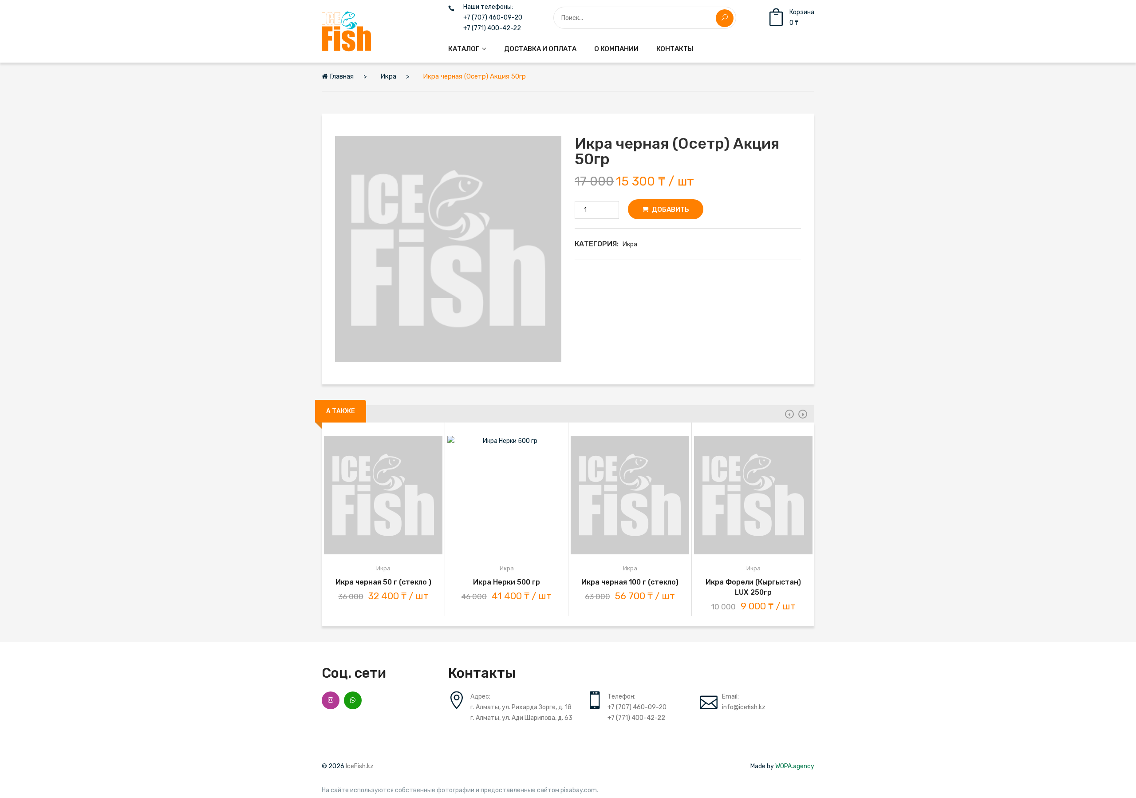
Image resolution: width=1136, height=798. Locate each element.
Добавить (670, 209)
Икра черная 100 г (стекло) (629, 582)
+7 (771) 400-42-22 (492, 28)
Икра (630, 244)
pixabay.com (578, 790)
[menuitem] (467, 49)
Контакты (675, 49)
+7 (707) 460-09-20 (492, 18)
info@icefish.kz (743, 707)
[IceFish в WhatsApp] (353, 700)
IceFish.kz (360, 766)
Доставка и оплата (540, 49)
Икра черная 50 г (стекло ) (383, 582)
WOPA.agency (794, 766)
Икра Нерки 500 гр (506, 582)
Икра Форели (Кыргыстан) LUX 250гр (753, 587)
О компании (616, 49)
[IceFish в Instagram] (330, 700)
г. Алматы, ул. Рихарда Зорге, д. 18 (521, 707)
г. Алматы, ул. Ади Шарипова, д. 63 (521, 718)
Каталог (464, 49)
